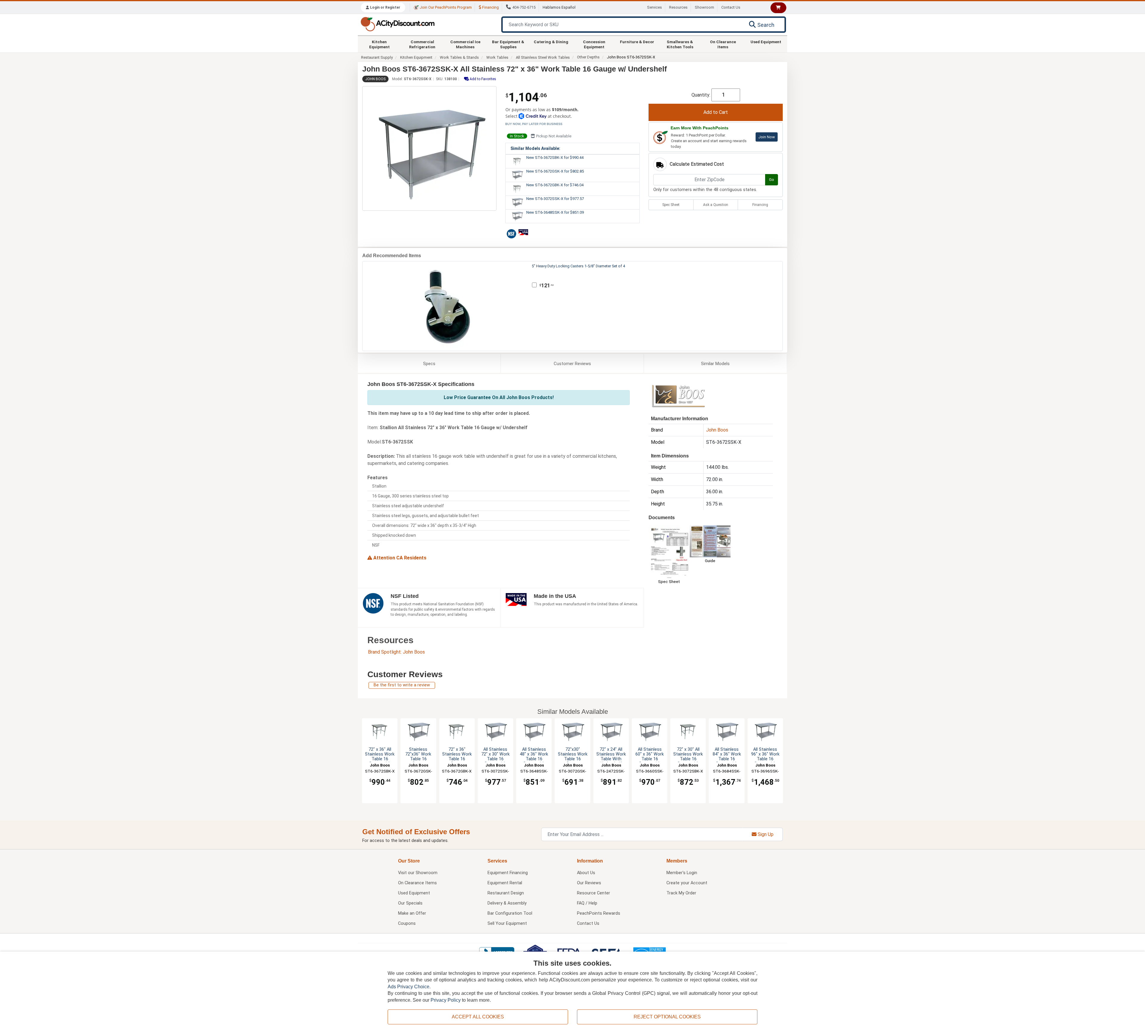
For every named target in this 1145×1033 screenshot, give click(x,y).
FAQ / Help (587, 903)
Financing (490, 7)
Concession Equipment (594, 44)
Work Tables (497, 57)
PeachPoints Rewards (598, 913)
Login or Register (384, 7)
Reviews (572, 363)
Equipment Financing (508, 872)
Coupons (407, 923)
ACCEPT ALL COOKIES (478, 1016)
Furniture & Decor (637, 41)
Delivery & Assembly (507, 903)
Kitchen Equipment (379, 44)
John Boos (375, 79)
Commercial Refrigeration (422, 44)
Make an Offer (412, 913)
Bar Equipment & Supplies (508, 44)
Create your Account (686, 882)
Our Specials (410, 903)
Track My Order (681, 893)
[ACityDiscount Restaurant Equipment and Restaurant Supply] (397, 24)
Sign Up (764, 834)
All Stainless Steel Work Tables (543, 57)
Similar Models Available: (535, 148)
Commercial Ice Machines (465, 44)
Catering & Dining (551, 41)
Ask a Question (715, 205)
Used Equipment (766, 41)
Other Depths (588, 57)
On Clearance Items (723, 44)
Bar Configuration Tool (510, 913)
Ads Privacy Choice (408, 986)
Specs (429, 363)
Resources (678, 7)
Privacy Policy (446, 1000)
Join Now (766, 137)
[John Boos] (678, 395)
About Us (586, 872)
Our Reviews (589, 882)
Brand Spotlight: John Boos (396, 652)
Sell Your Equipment (507, 923)
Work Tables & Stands (459, 57)
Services (654, 7)
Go (771, 179)
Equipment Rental (505, 882)
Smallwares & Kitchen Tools (680, 44)
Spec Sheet (671, 205)
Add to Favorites (482, 79)
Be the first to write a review (402, 685)
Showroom (704, 7)
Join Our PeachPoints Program (445, 7)
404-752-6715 (524, 7)
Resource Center (593, 893)
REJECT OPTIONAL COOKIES (667, 1016)
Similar (715, 363)
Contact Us (730, 7)
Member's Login (681, 872)
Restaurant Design (506, 893)
